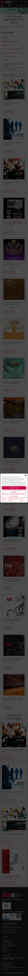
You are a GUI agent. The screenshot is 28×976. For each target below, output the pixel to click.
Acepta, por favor (14, 488)
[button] (25, 475)
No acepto (14, 492)
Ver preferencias (14, 496)
